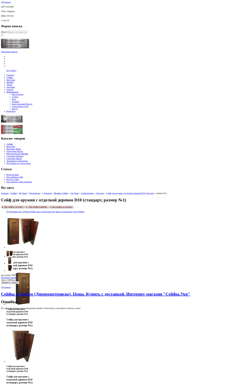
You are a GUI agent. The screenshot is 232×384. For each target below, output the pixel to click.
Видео (15, 109)
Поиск (4, 32)
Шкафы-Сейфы (61, 193)
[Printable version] (31, 212)
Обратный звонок (9, 52)
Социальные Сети (20, 106)
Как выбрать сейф (14, 177)
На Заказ (23, 193)
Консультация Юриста (22, 104)
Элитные (100, 193)
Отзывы (15, 101)
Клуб (8, 70)
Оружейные (34, 193)
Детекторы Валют (14, 151)
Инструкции (17, 94)
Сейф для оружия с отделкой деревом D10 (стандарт (130, 193)
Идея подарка (12, 175)
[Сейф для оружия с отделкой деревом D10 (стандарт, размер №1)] (22, 247)
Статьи (15, 97)
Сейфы (9, 144)
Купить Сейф (12, 179)
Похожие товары (9, 277)
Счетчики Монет (14, 158)
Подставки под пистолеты (18, 163)
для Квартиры (87, 193)
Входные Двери (13, 149)
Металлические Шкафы (17, 154)
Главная (4, 193)
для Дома (74, 193)
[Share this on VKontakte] (14, 212)
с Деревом (47, 193)
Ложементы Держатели (17, 161)
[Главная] (5, 2)
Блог (14, 99)
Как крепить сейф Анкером (19, 182)
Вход (14, 70)
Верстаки (10, 146)
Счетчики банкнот (14, 156)
